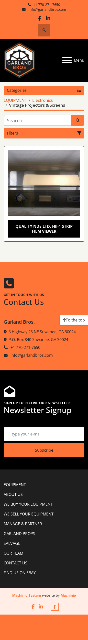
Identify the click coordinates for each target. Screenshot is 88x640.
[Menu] (67, 60)
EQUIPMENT (15, 484)
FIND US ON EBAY (20, 572)
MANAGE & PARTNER (23, 523)
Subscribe (44, 450)
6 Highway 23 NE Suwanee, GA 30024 (42, 331)
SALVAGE (12, 543)
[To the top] (55, 607)
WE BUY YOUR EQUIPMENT (28, 504)
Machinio (68, 595)
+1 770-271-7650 (46, 4)
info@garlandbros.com (47, 9)
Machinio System (26, 595)
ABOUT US (13, 494)
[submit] (77, 120)
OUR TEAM (13, 553)
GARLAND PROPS (19, 533)
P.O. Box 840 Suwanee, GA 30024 (38, 339)
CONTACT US (15, 563)
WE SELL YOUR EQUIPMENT (29, 514)
